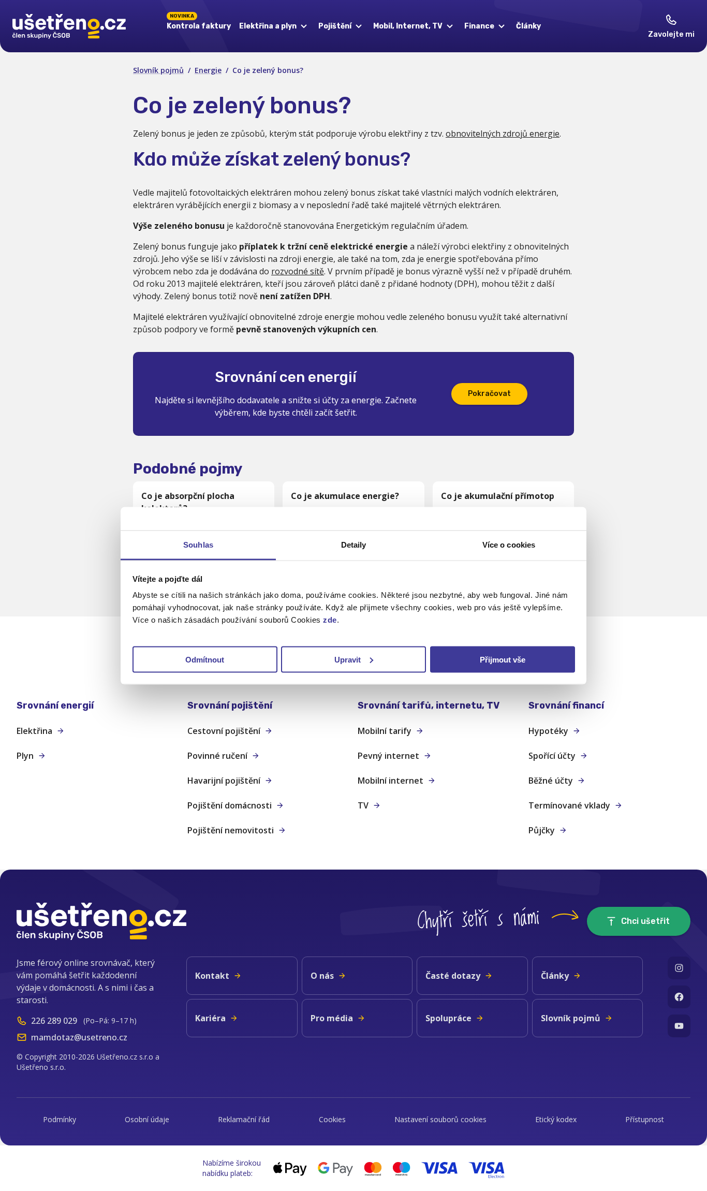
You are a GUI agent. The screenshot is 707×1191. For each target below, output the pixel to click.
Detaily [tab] (353, 544)
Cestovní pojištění (223, 731)
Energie (208, 70)
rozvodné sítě (297, 271)
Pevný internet (388, 755)
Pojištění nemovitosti (230, 830)
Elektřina (34, 731)
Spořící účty (552, 755)
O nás (322, 975)
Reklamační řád (244, 1119)
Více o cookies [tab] (508, 544)
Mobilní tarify (384, 731)
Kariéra (210, 1018)
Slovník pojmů (158, 70)
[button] (98, 705)
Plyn (25, 755)
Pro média (332, 1018)
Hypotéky (548, 731)
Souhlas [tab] (198, 544)
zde (330, 619)
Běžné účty (550, 780)
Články (528, 26)
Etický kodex (556, 1119)
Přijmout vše (502, 659)
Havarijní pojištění (223, 780)
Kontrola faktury (199, 24)
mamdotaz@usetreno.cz (79, 1037)
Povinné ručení (217, 755)
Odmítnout (204, 659)
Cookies (332, 1119)
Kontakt (212, 975)
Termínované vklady (569, 805)
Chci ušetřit (645, 921)
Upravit (347, 659)
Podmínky (59, 1119)
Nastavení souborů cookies (440, 1119)
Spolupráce (448, 1018)
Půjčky (541, 830)
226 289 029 (54, 1020)
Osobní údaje (147, 1119)
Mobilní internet (390, 780)
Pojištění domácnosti (229, 805)
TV (363, 805)
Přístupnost (644, 1119)
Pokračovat (489, 393)
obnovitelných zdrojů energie (502, 133)
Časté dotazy (452, 975)
